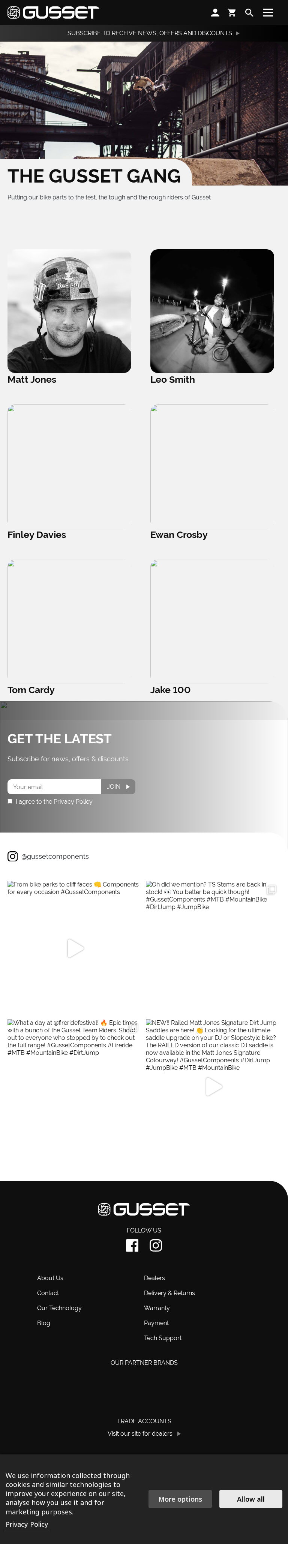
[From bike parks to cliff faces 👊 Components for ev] (75, 948)
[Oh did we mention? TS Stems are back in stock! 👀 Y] (213, 948)
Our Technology (59, 1308)
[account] (215, 12)
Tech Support (163, 1338)
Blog (43, 1323)
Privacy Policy (27, 1524)
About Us (50, 1278)
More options (180, 1499)
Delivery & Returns (169, 1293)
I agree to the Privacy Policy (53, 801)
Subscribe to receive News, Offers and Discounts (150, 33)
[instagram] (156, 1245)
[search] (249, 12)
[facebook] (132, 1245)
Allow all (251, 1499)
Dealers (154, 1278)
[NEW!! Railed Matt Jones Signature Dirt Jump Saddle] (213, 1086)
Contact (48, 1293)
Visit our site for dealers (140, 1433)
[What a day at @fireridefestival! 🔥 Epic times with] (75, 1086)
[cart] (232, 12)
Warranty (157, 1308)
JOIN (113, 786)
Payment (156, 1323)
